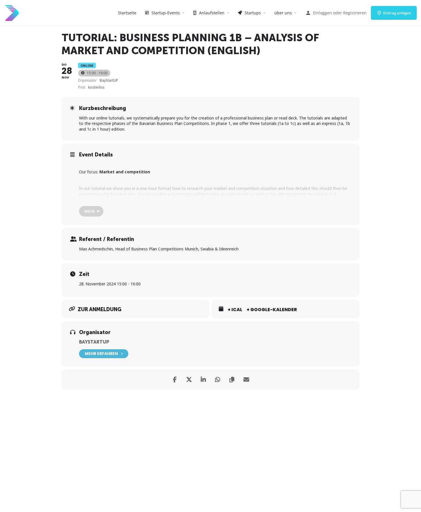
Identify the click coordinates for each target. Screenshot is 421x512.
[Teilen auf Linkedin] (203, 379)
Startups (252, 12)
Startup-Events (165, 12)
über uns (283, 12)
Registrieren (355, 12)
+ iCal (235, 310)
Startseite (127, 12)
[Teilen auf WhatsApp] (217, 379)
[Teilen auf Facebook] (175, 379)
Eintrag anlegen (397, 12)
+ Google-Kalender (272, 310)
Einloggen (322, 12)
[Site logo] (12, 12)
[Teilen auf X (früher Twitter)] (189, 379)
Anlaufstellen (211, 12)
